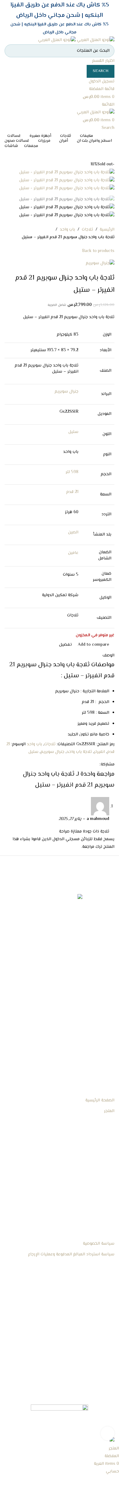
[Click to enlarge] (107, 1433)
